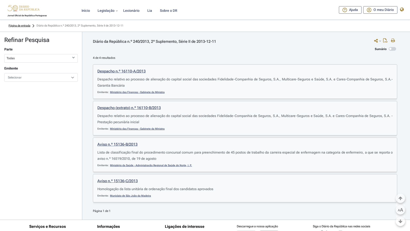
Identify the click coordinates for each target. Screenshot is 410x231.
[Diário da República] (23, 9)
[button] (23, 8)
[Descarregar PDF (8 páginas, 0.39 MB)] (386, 41)
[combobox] (41, 77)
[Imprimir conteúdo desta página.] (394, 40)
